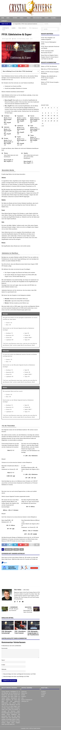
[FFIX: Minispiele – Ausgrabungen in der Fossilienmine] (34, 625)
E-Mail (3, 664)
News (8, 17)
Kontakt (23, 694)
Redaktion (23, 696)
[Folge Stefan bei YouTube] (22, 601)
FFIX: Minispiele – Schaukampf (7, 632)
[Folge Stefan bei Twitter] (19, 601)
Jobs (22, 698)
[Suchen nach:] (51, 23)
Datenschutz (24, 693)
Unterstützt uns (24, 701)
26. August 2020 (7, 38)
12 (48, 115)
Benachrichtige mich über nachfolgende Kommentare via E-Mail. (19, 674)
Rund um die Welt (37, 17)
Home (2, 17)
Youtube (43, 694)
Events (46, 17)
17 (42, 118)
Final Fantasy (22, 38)
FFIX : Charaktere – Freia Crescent (20, 632)
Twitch (42, 696)
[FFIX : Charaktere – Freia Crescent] (21, 625)
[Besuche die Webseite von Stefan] (14, 601)
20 (51, 118)
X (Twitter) (43, 693)
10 (42, 115)
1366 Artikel (26, 589)
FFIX (22, 549)
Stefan (14, 38)
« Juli (42, 125)
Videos (28, 17)
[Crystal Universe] (30, 15)
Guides (21, 17)
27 (51, 121)
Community (4, 20)
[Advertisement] (21, 579)
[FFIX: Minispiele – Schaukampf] (8, 625)
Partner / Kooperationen (26, 699)
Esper (16, 549)
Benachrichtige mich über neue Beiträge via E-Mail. (16, 676)
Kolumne (53, 17)
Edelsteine (9, 549)
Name (3, 660)
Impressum (24, 691)
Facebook (43, 691)
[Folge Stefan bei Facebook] (17, 601)
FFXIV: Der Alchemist (51, 66)
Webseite (4, 669)
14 (54, 115)
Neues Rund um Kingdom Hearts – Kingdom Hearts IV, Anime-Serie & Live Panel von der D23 (50, 57)
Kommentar (4, 648)
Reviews (15, 17)
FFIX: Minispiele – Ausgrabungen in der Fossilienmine (33, 633)
